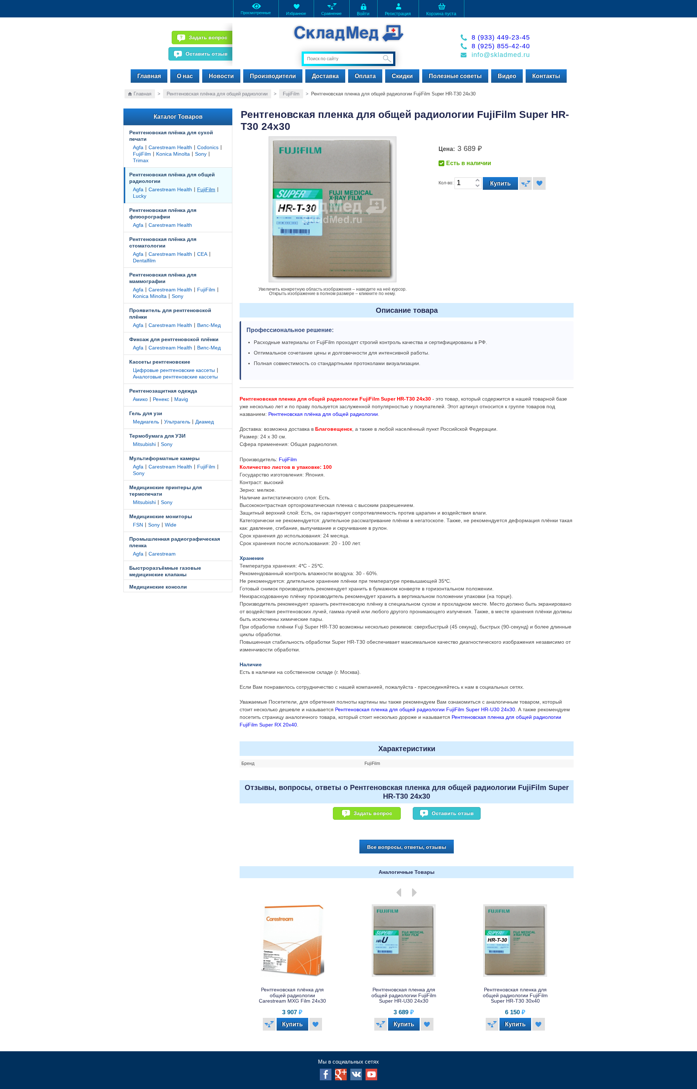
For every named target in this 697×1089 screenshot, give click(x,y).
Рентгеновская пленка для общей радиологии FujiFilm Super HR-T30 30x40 (459, 995)
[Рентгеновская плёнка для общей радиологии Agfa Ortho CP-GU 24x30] (570, 940)
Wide (170, 525)
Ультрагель (177, 422)
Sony (201, 154)
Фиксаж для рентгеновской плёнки (174, 339)
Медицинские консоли (158, 587)
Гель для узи (145, 413)
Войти (363, 13)
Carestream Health (170, 147)
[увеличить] (477, 180)
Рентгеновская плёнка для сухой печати (171, 136)
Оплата (365, 76)
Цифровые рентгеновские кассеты (174, 370)
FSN (138, 525)
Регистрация (398, 13)
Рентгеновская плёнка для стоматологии (162, 242)
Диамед (204, 422)
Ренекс (161, 399)
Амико (140, 399)
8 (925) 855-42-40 (501, 46)
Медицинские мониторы (160, 516)
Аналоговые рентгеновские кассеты (175, 377)
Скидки (402, 76)
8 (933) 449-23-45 (501, 37)
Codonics (208, 147)
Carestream (162, 554)
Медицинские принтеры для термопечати (165, 490)
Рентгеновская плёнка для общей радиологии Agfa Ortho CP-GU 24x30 (570, 995)
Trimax (140, 160)
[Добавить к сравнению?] (525, 183)
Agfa (138, 147)
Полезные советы (455, 76)
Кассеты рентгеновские (159, 362)
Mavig (181, 399)
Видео (507, 76)
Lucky (139, 196)
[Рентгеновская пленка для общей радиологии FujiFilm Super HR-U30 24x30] (347, 940)
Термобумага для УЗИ (157, 436)
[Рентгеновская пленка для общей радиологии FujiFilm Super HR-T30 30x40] (459, 940)
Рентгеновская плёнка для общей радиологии (217, 94)
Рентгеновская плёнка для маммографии (162, 278)
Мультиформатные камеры (164, 458)
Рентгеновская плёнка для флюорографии (162, 213)
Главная (149, 76)
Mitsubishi (144, 444)
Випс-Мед (209, 325)
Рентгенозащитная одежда (163, 391)
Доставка (325, 76)
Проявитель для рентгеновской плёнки (170, 313)
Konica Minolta (173, 154)
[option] (350, 969)
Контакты (546, 76)
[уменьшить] (477, 186)
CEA (202, 254)
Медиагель (146, 422)
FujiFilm (291, 94)
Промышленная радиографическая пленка (174, 542)
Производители (273, 76)
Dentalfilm (144, 260)
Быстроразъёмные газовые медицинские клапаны (165, 571)
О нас (185, 76)
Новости (221, 76)
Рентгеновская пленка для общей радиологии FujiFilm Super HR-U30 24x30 (425, 709)
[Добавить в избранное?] (539, 183)
